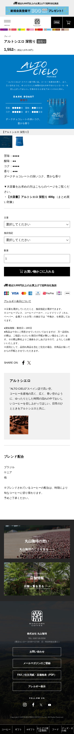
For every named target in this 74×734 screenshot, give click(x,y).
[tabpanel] (37, 92)
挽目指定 (8, 233)
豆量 (6, 217)
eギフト (31, 729)
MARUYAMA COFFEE (37, 22)
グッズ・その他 (67, 729)
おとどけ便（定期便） (42, 729)
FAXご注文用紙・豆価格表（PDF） (37, 674)
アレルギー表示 (37, 686)
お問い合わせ (37, 651)
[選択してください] (37, 240)
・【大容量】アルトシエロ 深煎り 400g (29, 196)
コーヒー (6, 729)
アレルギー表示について (17, 301)
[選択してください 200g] (37, 224)
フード (55, 729)
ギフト (18, 729)
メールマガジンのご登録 (36, 663)
